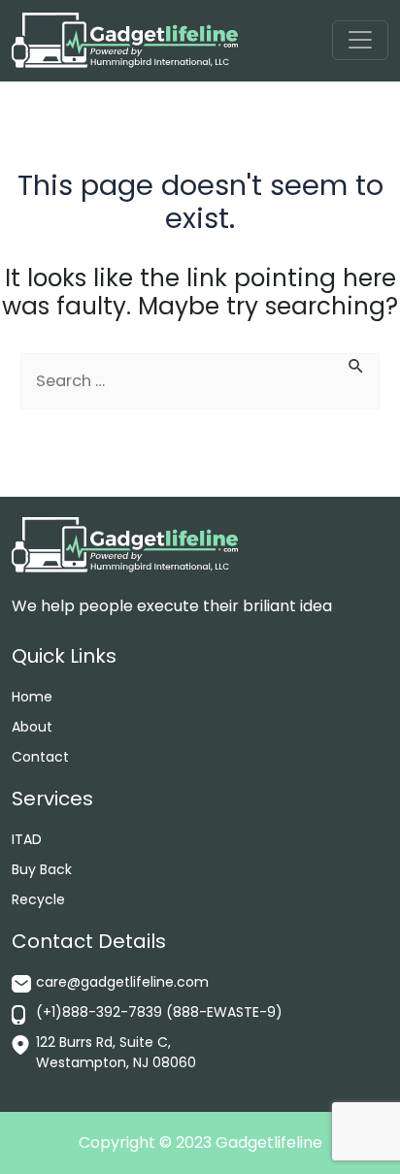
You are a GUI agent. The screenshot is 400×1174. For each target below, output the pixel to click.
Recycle (38, 899)
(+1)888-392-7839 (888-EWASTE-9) (159, 1012)
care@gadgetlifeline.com (122, 982)
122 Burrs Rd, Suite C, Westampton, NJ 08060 (116, 1052)
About (32, 726)
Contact (40, 756)
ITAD (27, 839)
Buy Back (42, 869)
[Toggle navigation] (359, 40)
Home (32, 696)
